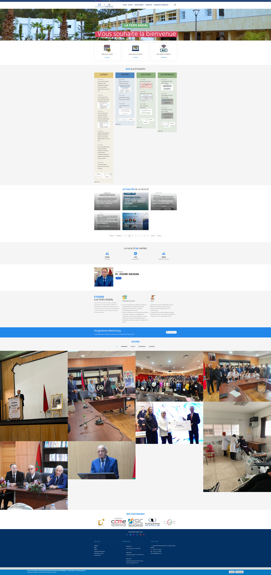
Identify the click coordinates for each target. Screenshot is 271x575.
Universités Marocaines (99, 551)
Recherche (152, 346)
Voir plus (107, 57)
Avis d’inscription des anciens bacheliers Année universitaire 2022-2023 (103, 99)
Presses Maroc (97, 555)
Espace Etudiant (139, 5)
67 (108, 174)
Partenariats (142, 346)
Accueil (125, 5)
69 (99, 177)
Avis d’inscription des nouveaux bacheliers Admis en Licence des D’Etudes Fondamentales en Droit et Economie (103, 117)
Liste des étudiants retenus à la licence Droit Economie (103, 166)
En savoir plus (239, 572)
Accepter (232, 572)
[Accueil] (103, 5)
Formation (149, 5)
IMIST (95, 548)
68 (111, 174)
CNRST (95, 549)
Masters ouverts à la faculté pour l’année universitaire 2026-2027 (124, 83)
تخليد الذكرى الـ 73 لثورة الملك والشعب (134, 554)
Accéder (135, 57)
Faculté (130, 5)
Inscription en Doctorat (145, 81)
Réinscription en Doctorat (146, 94)
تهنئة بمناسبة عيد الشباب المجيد (133, 548)
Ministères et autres (99, 553)
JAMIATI (96, 546)
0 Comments (106, 206)
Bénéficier (163, 57)
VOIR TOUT (96, 182)
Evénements (124, 346)
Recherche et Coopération (161, 5)
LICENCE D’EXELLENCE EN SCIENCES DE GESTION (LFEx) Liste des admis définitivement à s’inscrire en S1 (104, 137)
